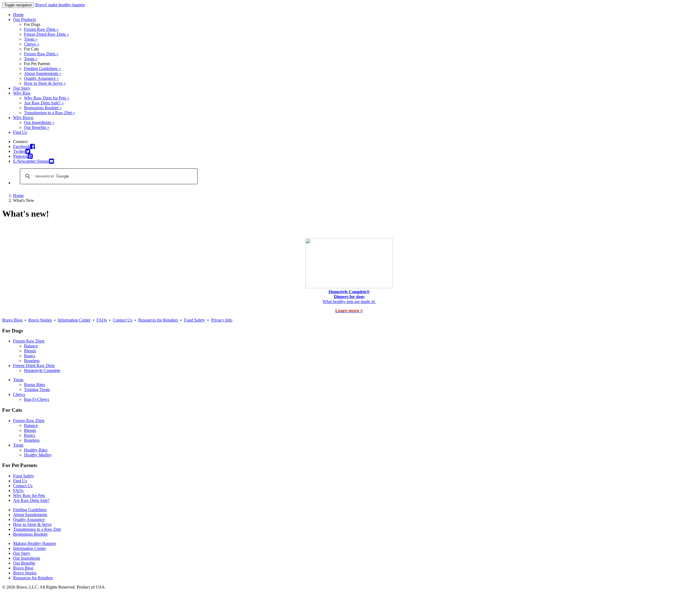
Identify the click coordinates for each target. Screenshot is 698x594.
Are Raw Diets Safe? (31, 500)
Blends (30, 350)
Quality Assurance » (41, 78)
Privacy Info (221, 320)
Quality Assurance (29, 519)
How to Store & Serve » (45, 83)
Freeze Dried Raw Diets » (46, 34)
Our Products (24, 19)
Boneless (32, 360)
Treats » (31, 39)
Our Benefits (24, 563)
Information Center (74, 320)
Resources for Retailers (158, 320)
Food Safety (194, 320)
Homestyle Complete (42, 370)
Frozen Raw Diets (28, 341)
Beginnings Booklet (30, 534)
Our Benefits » (36, 127)
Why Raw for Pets (29, 495)
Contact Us (122, 320)
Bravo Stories (40, 320)
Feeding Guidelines (30, 509)
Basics (29, 355)
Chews (19, 394)
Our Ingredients (26, 558)
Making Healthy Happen (34, 543)
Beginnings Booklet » (43, 107)
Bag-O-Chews (36, 399)
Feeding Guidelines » (42, 68)
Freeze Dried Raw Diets (34, 365)
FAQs (102, 320)
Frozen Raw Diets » (41, 29)
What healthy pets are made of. (349, 301)
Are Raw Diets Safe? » (44, 103)
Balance (31, 346)
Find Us (20, 132)
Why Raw (22, 93)
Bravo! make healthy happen (60, 4)
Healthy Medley (38, 455)
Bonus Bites (34, 384)
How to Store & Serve (32, 524)
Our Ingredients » (39, 122)
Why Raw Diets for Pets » (46, 98)
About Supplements (30, 514)
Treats (18, 379)
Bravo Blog (12, 320)
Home (18, 14)
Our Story (21, 88)
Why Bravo (23, 117)
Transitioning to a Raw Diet (37, 529)
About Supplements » (42, 73)
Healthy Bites (35, 450)
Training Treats (37, 389)
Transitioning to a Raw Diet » (49, 112)
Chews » (31, 44)
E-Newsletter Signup (31, 161)
